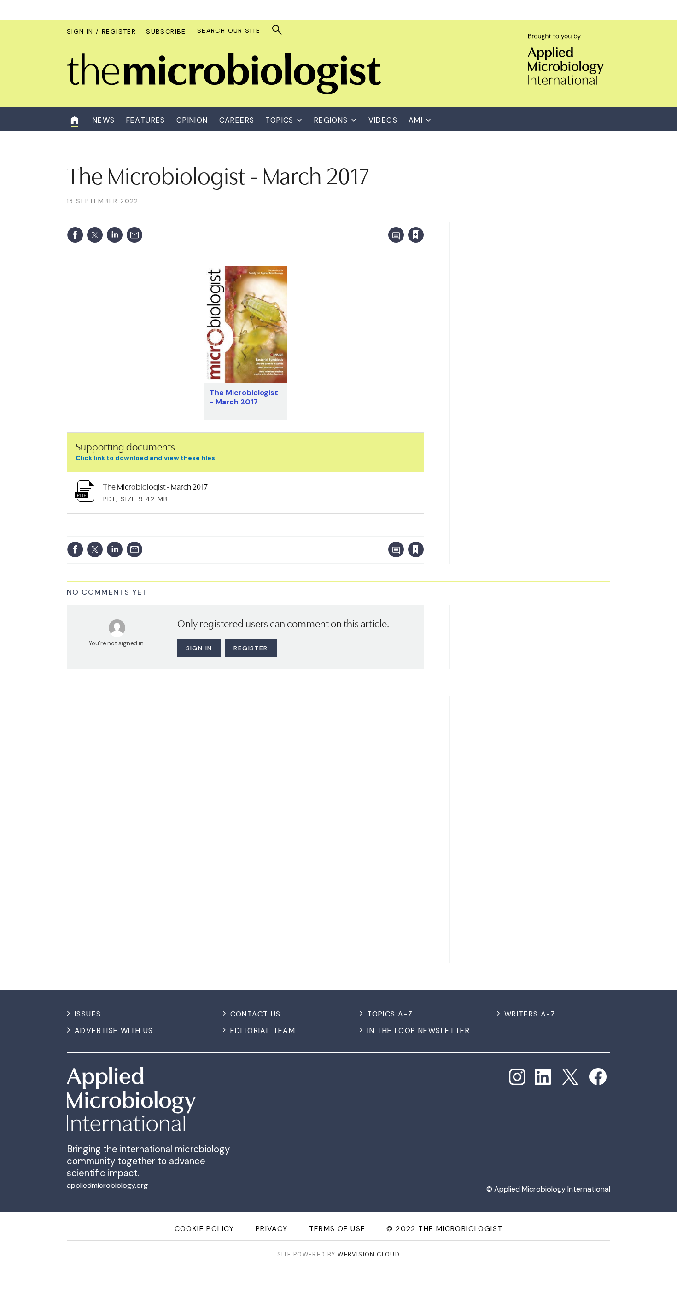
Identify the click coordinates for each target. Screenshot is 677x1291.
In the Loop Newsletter (418, 1030)
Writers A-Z (529, 1014)
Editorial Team (263, 1030)
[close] (423, 216)
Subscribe (166, 31)
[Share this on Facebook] (75, 235)
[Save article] (416, 235)
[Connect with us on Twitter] (570, 1077)
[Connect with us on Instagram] (517, 1077)
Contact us (255, 1014)
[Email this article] (134, 235)
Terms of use (337, 1228)
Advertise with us (114, 1030)
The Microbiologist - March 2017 (244, 397)
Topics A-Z (390, 1014)
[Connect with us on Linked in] (543, 1077)
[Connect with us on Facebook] (598, 1076)
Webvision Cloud (369, 1254)
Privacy (272, 1228)
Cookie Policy (204, 1228)
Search (277, 30)
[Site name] (224, 92)
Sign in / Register (101, 31)
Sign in (295, 216)
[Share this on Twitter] (95, 235)
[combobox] (236, 30)
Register (250, 648)
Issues (88, 1014)
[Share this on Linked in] (114, 235)
